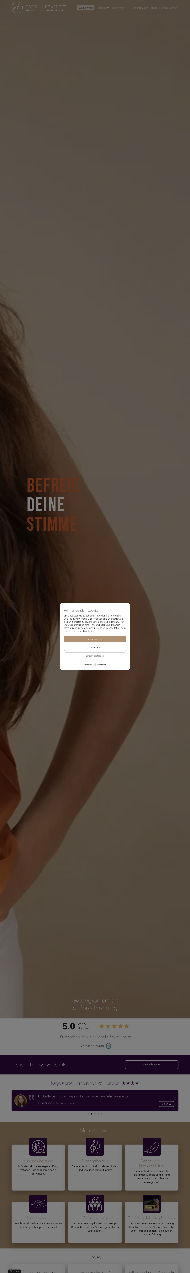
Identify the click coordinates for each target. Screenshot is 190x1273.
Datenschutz (89, 664)
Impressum (101, 664)
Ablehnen (95, 647)
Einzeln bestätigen (95, 655)
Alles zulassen (95, 639)
